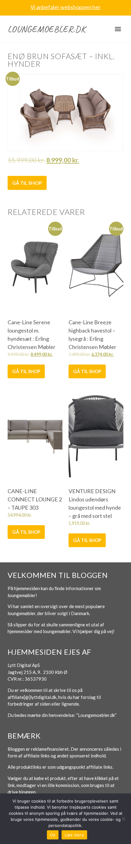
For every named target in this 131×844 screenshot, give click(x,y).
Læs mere (74, 834)
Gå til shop (27, 183)
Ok (52, 834)
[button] (118, 29)
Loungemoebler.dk (47, 29)
